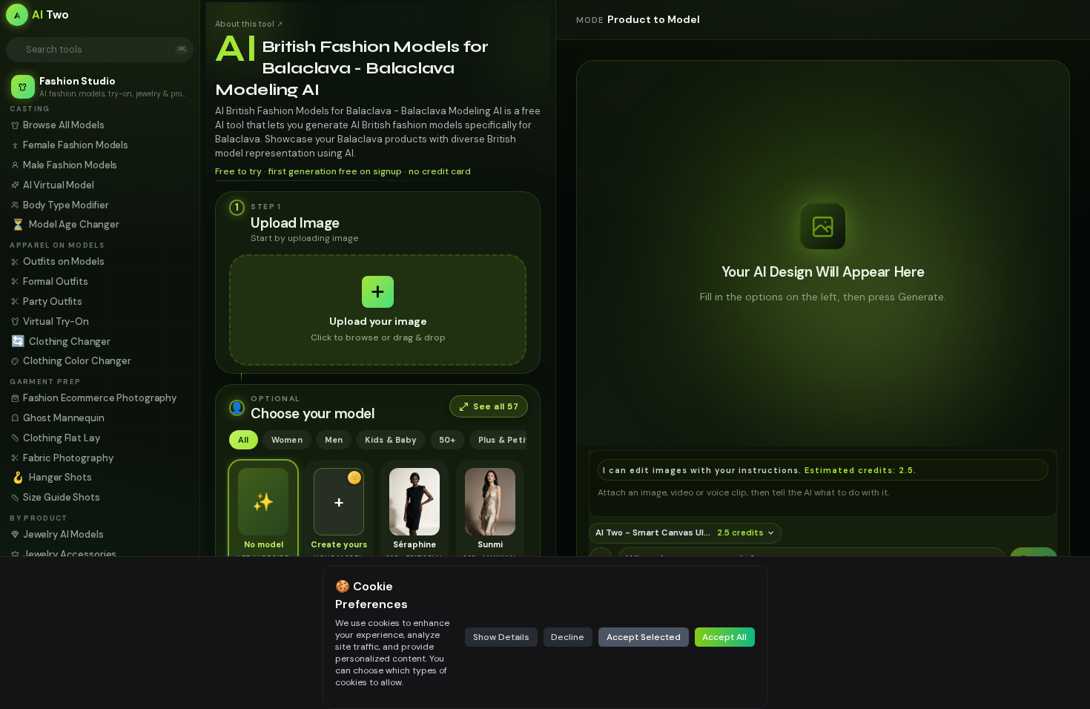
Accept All (724, 637)
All (243, 440)
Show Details (501, 637)
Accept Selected (644, 637)
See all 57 (495, 406)
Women (287, 440)
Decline (567, 637)
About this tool (249, 24)
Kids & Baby (390, 440)
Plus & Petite (506, 440)
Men (334, 440)
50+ (447, 440)
